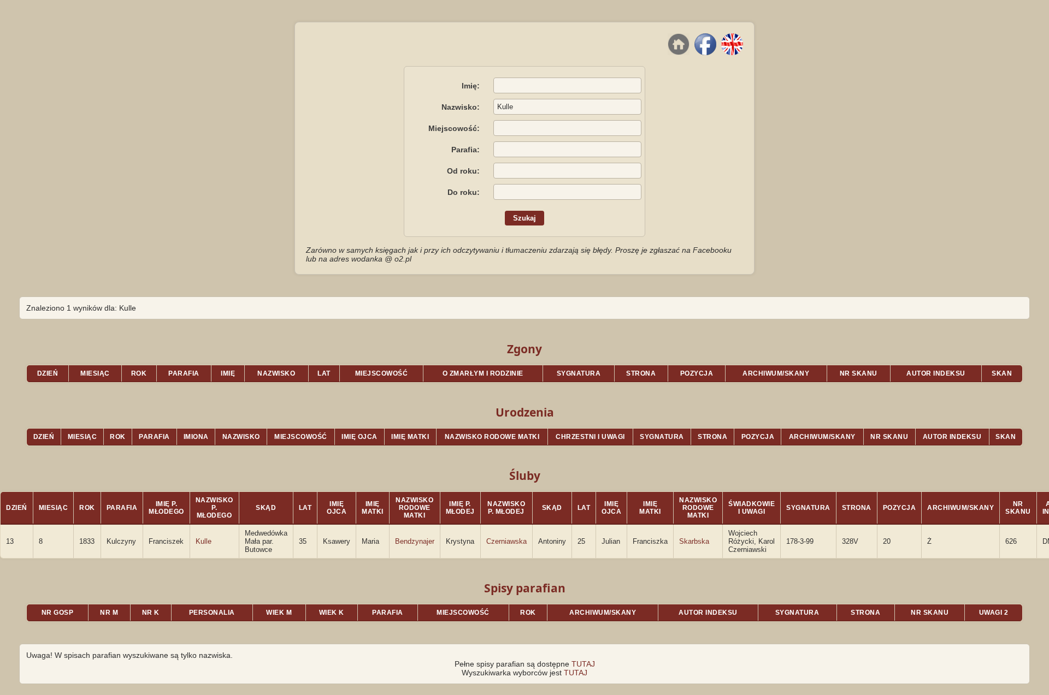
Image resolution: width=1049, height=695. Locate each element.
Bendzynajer (414, 541)
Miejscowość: (454, 128)
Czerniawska (506, 541)
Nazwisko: (460, 107)
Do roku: (463, 192)
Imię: (471, 85)
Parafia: (465, 149)
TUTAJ (583, 664)
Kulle (203, 541)
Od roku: (463, 171)
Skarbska (694, 541)
